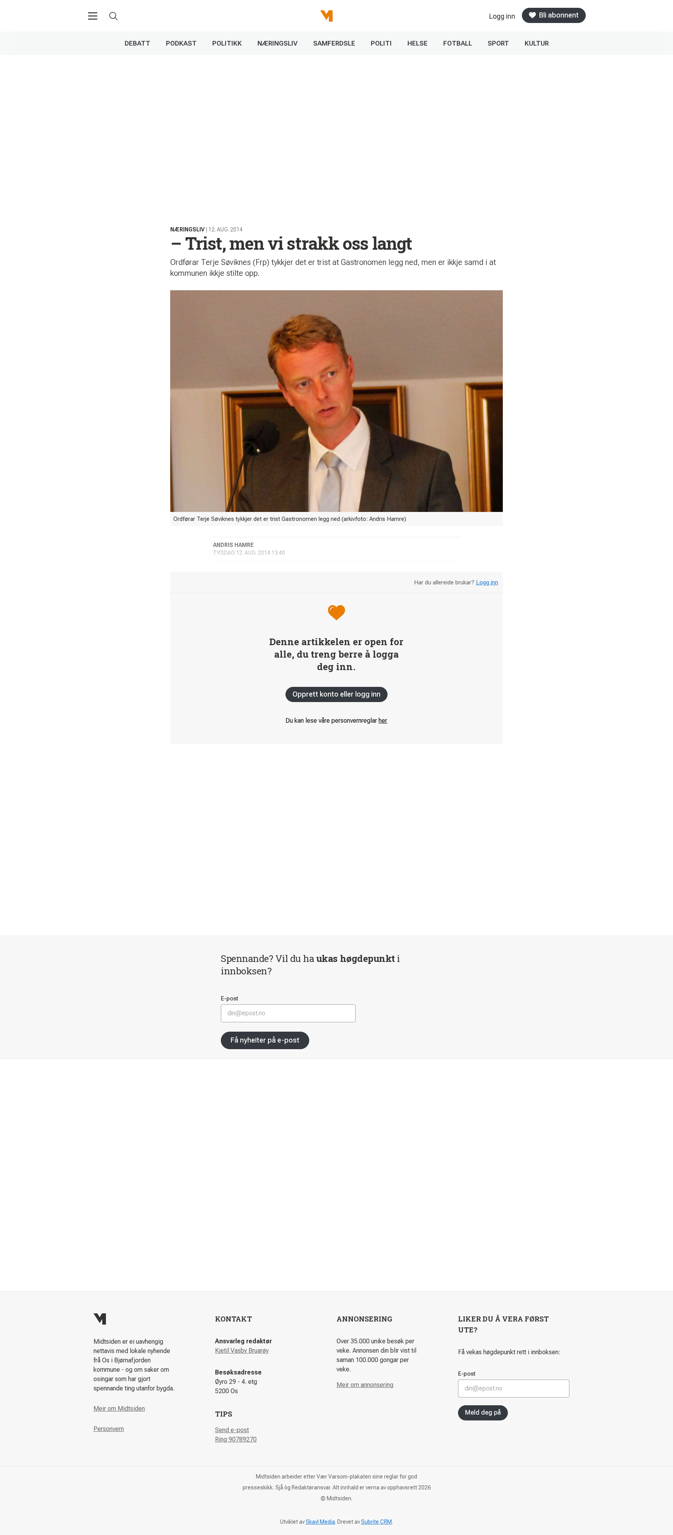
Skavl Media (320, 1522)
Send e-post (232, 1430)
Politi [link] (381, 43)
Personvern (108, 1429)
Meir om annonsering (364, 1385)
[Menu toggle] (92, 16)
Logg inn (487, 582)
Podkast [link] (181, 43)
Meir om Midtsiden (119, 1408)
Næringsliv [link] (277, 43)
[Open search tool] (113, 16)
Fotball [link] (457, 43)
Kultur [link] (537, 43)
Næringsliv (187, 229)
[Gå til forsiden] (326, 16)
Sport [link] (498, 43)
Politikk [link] (227, 43)
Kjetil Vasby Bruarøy (242, 1350)
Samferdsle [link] (334, 43)
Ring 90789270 (236, 1439)
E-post (229, 998)
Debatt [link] (137, 43)
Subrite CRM (376, 1522)
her (383, 720)
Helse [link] (417, 43)
